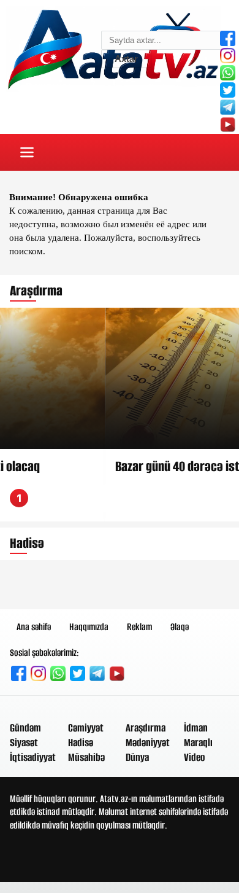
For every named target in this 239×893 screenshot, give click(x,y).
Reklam (139, 626)
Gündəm (25, 727)
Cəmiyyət (86, 727)
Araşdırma (145, 727)
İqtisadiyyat (33, 757)
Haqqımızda (88, 626)
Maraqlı (198, 742)
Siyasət (24, 742)
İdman (196, 727)
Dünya (137, 757)
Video (194, 757)
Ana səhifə (34, 626)
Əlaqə (179, 626)
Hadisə (80, 742)
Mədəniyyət (148, 742)
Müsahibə (86, 757)
